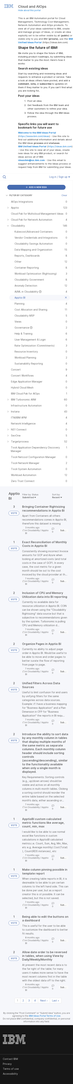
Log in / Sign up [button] (58, 176)
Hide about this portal (29, 10)
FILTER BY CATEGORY (20, 195)
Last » (55, 1000)
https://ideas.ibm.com (60, 146)
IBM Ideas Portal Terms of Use (44, 1016)
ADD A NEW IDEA (37, 187)
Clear (64, 195)
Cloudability (33, 530)
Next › (44, 1000)
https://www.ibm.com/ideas (34, 136)
